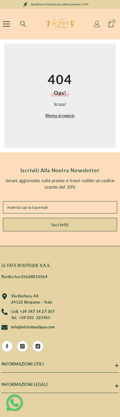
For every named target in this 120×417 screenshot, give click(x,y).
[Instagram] (22, 346)
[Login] (97, 24)
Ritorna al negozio (60, 115)
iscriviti (59, 224)
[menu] (6, 23)
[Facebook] (7, 346)
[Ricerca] (23, 23)
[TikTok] (37, 346)
